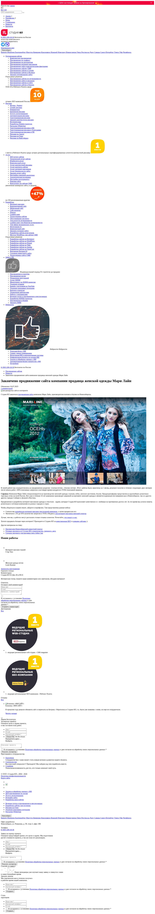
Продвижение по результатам (21, 62)
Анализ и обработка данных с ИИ (23, 359)
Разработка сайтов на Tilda (20, 245)
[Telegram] (3, 46)
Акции (8, 16)
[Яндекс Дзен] (6, 788)
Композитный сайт (17, 229)
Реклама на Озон (16, 136)
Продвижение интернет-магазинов (23, 64)
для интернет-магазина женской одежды (70, 514)
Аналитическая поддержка (20, 177)
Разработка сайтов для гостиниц (18, 806)
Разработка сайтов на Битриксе (22, 239)
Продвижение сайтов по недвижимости (25, 79)
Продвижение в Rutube (19, 301)
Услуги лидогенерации (19, 114)
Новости (8, 24)
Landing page (15, 214)
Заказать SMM (15, 303)
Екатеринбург (20, 52)
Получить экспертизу (9, 864)
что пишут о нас (70, 517)
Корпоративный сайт (18, 206)
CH (5, 10)
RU (2, 10)
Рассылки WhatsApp (18, 126)
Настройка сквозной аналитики (22, 175)
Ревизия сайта (15, 181)
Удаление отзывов (17, 284)
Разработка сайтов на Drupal (21, 243)
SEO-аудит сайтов (17, 157)
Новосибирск (6, 50)
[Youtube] (6, 785)
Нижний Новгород (58, 52)
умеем (12, 6)
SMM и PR (9, 257)
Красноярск (46, 52)
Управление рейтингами (19, 292)
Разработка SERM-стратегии (21, 298)
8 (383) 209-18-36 (7, 37)
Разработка (9, 202)
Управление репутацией (19, 278)
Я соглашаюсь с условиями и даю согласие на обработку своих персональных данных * (55, 750)
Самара (97, 52)
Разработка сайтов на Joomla (21, 247)
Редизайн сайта (11, 798)
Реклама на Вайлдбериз (19, 138)
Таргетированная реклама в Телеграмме (25, 130)
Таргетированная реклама (20, 118)
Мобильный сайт (16, 208)
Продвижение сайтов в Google (22, 70)
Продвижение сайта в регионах (22, 81)
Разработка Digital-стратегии (21, 124)
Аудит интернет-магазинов (20, 169)
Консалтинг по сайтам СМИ (21, 183)
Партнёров (9, 758)
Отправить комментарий (10, 607)
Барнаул (4, 52)
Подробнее (14, 363)
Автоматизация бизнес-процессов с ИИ (25, 361)
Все (2, 611)
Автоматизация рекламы (19, 116)
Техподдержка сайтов (18, 216)
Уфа (121, 52)
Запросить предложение (10, 569)
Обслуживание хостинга (19, 218)
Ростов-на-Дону (87, 52)
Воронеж (11, 52)
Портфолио (10, 18)
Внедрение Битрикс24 (18, 251)
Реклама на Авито (17, 134)
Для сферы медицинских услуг (22, 225)
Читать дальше (11, 713)
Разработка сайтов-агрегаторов (22, 233)
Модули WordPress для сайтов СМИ (24, 235)
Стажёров (9, 766)
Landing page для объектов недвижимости (26, 223)
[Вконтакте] (6, 782)
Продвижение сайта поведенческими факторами (29, 66)
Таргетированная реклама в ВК (22, 128)
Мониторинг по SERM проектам (23, 282)
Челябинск (127, 52)
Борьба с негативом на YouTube (22, 286)
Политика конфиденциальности (13, 776)
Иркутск (29, 52)
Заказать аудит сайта (18, 173)
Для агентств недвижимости (21, 221)
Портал (13, 212)
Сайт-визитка (15, 210)
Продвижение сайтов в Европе (22, 85)
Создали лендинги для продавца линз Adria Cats (24, 533)
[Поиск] (23, 12)
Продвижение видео (18, 276)
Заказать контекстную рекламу (22, 120)
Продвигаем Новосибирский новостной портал (23, 529)
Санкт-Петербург (107, 52)
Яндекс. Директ (16, 105)
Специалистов (11, 762)
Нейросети (9, 305)
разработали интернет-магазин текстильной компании (36, 511)
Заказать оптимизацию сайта (21, 75)
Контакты (9, 26)
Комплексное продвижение (20, 58)
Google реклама (16, 107)
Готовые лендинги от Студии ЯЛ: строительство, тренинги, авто (30, 531)
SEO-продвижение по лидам (16, 793)
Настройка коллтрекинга (19, 179)
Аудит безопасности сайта (20, 171)
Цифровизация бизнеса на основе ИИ (24, 357)
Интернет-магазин (17, 204)
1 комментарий (7, 388)
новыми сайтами (79, 521)
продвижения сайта (25, 394)
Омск (79, 52)
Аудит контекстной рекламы (21, 165)
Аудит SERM (15, 280)
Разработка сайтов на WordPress (22, 241)
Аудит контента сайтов (19, 167)
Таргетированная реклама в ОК (22, 132)
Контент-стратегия (17, 290)
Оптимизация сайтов (13, 56)
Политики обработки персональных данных (15, 599)
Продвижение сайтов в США (21, 83)
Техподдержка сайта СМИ (20, 255)
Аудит (7, 155)
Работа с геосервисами (19, 294)
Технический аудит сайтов (20, 159)
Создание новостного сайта (20, 253)
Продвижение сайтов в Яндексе (22, 73)
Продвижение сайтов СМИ (20, 68)
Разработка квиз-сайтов (14, 800)
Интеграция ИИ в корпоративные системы (26, 355)
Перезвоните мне (7, 48)
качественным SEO (63, 521)
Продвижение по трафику (20, 60)
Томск (116, 52)
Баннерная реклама (17, 112)
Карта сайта (5, 778)
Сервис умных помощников (21, 353)
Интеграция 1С (16, 227)
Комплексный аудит (18, 163)
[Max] (7, 46)
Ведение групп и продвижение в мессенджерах (28, 296)
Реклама (8, 103)
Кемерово (37, 52)
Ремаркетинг (15, 110)
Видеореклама (15, 122)
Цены (7, 20)
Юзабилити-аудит (17, 161)
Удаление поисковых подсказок (22, 288)
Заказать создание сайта (19, 231)
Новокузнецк (71, 52)
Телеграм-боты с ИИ (18, 351)
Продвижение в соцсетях (20, 274)
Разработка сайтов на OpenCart (22, 249)
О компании (10, 22)
